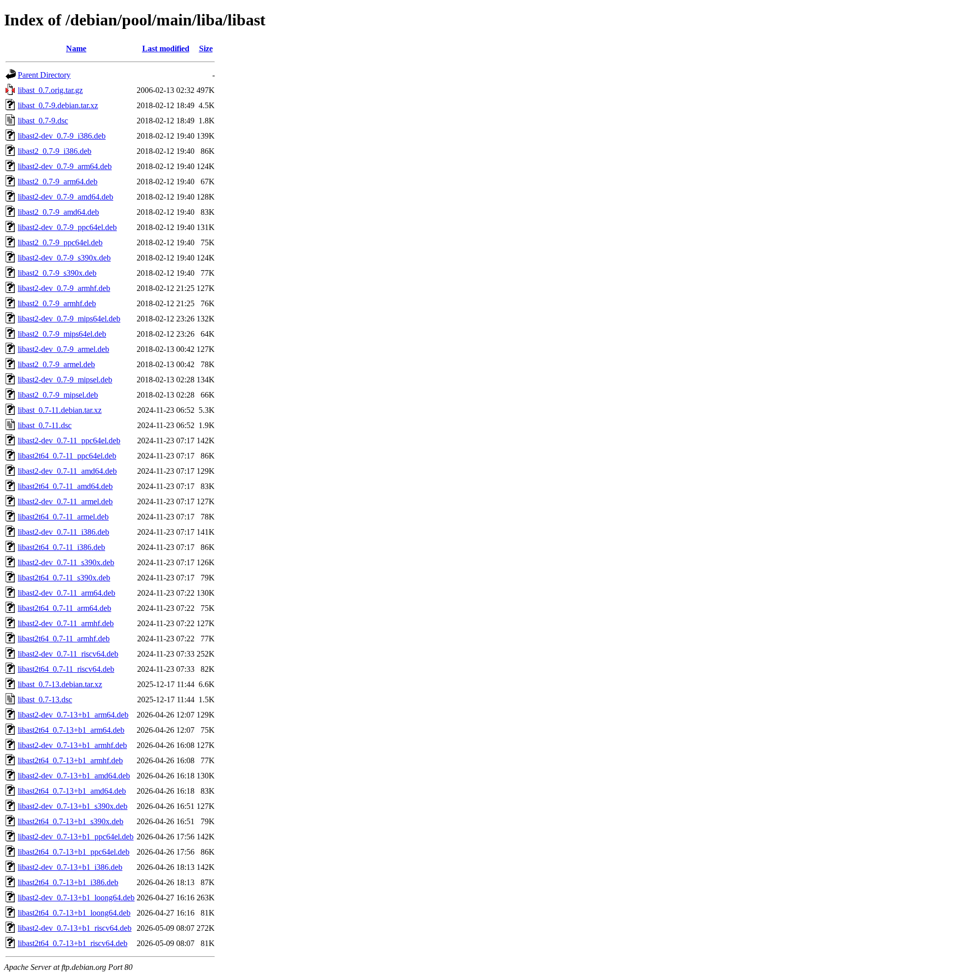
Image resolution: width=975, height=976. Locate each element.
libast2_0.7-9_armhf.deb (57, 303)
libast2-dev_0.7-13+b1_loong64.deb (76, 897)
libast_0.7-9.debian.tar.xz (58, 105)
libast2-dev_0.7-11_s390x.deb (66, 562)
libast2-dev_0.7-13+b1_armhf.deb (72, 745)
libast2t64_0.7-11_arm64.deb (64, 608)
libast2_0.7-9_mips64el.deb (62, 334)
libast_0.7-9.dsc (43, 120)
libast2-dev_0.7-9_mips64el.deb (69, 318)
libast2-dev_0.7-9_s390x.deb (64, 257)
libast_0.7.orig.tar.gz (50, 90)
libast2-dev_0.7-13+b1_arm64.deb (73, 714)
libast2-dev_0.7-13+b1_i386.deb (70, 867)
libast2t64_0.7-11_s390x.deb (64, 577)
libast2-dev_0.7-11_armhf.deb (66, 623)
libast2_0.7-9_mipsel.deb (58, 395)
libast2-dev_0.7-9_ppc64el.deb (67, 227)
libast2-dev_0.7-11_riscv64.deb (68, 653)
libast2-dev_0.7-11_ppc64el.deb (69, 440)
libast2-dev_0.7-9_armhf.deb (64, 288)
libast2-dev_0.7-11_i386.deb (63, 532)
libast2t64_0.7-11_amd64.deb (65, 486)
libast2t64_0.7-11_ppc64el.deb (67, 455)
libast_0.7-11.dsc (45, 425)
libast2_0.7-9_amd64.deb (58, 212)
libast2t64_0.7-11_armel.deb (63, 516)
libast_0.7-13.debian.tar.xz (60, 684)
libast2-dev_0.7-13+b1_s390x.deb (72, 806)
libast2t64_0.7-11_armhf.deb (64, 638)
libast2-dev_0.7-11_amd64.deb (67, 471)
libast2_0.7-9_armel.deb (56, 364)
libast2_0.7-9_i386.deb (54, 151)
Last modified (165, 48)
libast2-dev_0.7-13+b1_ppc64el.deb (76, 836)
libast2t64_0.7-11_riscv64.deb (66, 669)
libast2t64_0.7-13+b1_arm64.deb (71, 730)
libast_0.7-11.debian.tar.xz (60, 410)
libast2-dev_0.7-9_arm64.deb (65, 166)
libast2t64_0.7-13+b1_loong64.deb (74, 912)
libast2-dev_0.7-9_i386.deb (62, 136)
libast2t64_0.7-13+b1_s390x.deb (70, 821)
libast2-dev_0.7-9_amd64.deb (65, 196)
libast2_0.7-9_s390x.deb (57, 273)
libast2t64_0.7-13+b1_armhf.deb (70, 760)
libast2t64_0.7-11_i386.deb (61, 547)
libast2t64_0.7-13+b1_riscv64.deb (72, 943)
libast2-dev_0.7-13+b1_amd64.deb (74, 775)
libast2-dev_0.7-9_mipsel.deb (65, 379)
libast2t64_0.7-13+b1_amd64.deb (72, 791)
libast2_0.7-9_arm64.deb (58, 181)
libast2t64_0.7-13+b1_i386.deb (68, 882)
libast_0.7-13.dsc (45, 699)
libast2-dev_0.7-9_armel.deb (63, 349)
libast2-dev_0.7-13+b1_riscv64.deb (75, 928)
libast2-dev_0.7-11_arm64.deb (66, 593)
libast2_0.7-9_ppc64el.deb (60, 242)
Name (76, 48)
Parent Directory (44, 75)
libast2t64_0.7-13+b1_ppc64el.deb (73, 852)
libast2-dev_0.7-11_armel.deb (65, 501)
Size (206, 48)
